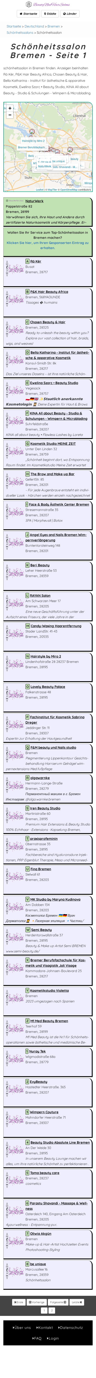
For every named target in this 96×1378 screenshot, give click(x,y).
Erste (19, 1302)
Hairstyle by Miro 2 (33, 141)
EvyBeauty (38, 1082)
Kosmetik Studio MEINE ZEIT (53, 443)
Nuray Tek (37, 1051)
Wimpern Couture (44, 1112)
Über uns (23, 1327)
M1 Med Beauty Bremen (49, 1021)
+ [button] (9, 108)
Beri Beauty (71, 159)
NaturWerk (44, 166)
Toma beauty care (44, 1173)
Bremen (54, 26)
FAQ (38, 1338)
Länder (71, 13)
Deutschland (34, 26)
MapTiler (52, 189)
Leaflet (39, 189)
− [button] (9, 115)
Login (54, 1338)
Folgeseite (57, 1302)
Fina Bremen (41, 869)
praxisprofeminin (44, 838)
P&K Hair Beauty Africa (49, 292)
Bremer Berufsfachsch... (32, 147)
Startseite (29, 13)
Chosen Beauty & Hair (47, 322)
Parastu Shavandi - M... (63, 167)
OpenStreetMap (68, 189)
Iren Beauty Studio (45, 808)
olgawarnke (40, 778)
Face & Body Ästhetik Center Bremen (59, 504)
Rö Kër (35, 261)
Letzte (76, 1302)
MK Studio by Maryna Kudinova (55, 899)
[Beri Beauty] (70, 149)
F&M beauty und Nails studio (53, 747)
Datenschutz (71, 1327)
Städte (51, 13)
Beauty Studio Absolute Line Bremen (60, 1142)
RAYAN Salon (40, 595)
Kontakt (45, 1327)
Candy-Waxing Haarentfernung (56, 626)
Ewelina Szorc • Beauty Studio (54, 383)
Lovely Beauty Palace (48, 687)
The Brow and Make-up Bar (53, 474)
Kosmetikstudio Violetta (49, 990)
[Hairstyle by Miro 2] (32, 131)
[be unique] (57, 152)
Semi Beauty (41, 930)
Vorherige (37, 1302)
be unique (58, 161)
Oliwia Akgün (49, 162)
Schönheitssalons (20, 32)
